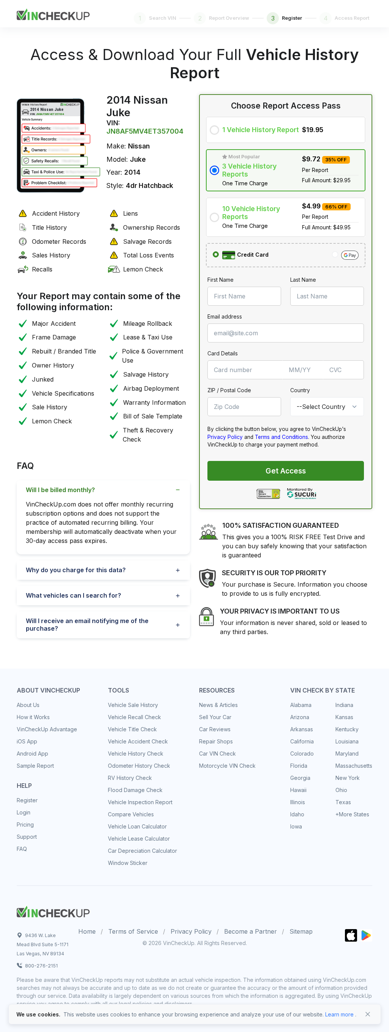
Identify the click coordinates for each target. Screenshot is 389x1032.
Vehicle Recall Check (134, 717)
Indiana (344, 705)
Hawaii (298, 790)
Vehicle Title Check (132, 729)
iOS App (27, 741)
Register (27, 800)
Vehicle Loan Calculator (137, 826)
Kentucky (347, 729)
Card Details (222, 353)
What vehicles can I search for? (73, 595)
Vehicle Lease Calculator (139, 838)
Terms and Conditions (281, 437)
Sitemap (301, 931)
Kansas (344, 717)
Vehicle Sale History (133, 705)
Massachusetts (353, 765)
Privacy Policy (225, 437)
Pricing (25, 824)
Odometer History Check (139, 765)
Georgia (300, 778)
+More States (352, 814)
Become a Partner (250, 931)
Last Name (303, 279)
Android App (32, 753)
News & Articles (218, 705)
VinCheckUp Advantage (47, 729)
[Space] (53, 910)
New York (347, 778)
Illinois (297, 802)
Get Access (286, 470)
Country (300, 390)
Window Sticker (127, 863)
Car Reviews (215, 729)
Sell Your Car (215, 717)
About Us (28, 705)
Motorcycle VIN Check (227, 765)
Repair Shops (216, 741)
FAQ (22, 849)
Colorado (302, 753)
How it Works (33, 717)
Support (27, 836)
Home (87, 931)
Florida (298, 765)
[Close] (367, 1014)
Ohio (341, 790)
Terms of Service (133, 931)
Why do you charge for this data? (76, 570)
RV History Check (130, 778)
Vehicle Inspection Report (140, 802)
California (302, 741)
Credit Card (252, 254)
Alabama (301, 705)
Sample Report (35, 765)
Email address (224, 316)
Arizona (299, 717)
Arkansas (301, 729)
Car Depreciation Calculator (142, 850)
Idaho (297, 814)
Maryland (347, 753)
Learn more (339, 1014)
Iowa (296, 826)
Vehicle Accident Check (138, 741)
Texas (343, 802)
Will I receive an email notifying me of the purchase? (87, 624)
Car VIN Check (217, 753)
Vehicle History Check (135, 753)
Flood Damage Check (135, 790)
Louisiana (347, 741)
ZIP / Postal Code (229, 390)
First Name (220, 279)
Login (23, 812)
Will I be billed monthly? (60, 490)
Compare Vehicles (131, 814)
